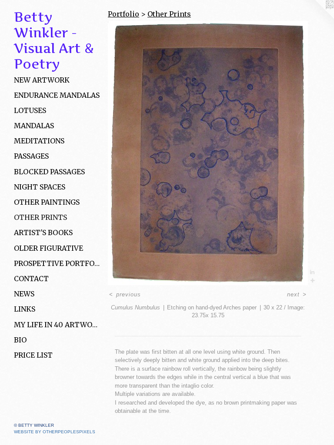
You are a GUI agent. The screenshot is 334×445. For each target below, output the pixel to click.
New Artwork (42, 80)
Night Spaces (39, 187)
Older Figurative (48, 248)
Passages (31, 156)
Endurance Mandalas (57, 95)
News (24, 293)
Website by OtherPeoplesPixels (54, 431)
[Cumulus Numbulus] (208, 153)
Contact (31, 278)
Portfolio (123, 14)
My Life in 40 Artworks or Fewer (57, 324)
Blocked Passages (49, 171)
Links (24, 309)
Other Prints (40, 217)
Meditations (39, 140)
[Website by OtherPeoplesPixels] (316, 17)
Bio (20, 339)
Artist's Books (43, 232)
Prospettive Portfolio (57, 263)
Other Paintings (47, 202)
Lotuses (30, 110)
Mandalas (34, 125)
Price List (33, 355)
